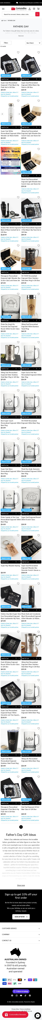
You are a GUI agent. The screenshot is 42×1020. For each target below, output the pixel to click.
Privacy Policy (15, 1009)
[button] (3, 8)
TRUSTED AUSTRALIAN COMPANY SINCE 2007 (24, 3)
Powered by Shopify (29, 1002)
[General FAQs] (34, 8)
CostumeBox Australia (17, 1002)
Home (4, 20)
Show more (21, 885)
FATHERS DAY (11, 20)
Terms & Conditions (25, 1009)
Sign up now (20, 917)
